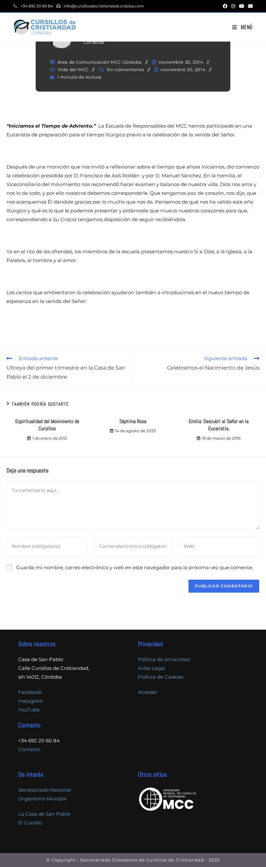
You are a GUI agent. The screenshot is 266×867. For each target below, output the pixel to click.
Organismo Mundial (42, 799)
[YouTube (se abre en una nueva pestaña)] (241, 6)
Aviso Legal (151, 668)
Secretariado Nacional (44, 790)
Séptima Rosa (132, 421)
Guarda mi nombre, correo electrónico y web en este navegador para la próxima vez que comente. (134, 567)
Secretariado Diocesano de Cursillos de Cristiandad (142, 859)
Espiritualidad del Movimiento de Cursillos (47, 425)
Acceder (148, 692)
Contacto (29, 749)
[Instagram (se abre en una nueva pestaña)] (233, 6)
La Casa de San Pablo (44, 814)
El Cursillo (30, 823)
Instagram (30, 701)
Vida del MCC (73, 69)
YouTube (29, 710)
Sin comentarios (125, 69)
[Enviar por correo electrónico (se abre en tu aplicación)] (249, 6)
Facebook (30, 692)
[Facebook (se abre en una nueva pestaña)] (225, 6)
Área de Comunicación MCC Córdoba (99, 62)
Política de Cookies (160, 677)
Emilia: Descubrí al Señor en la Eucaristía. (218, 425)
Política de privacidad (164, 659)
